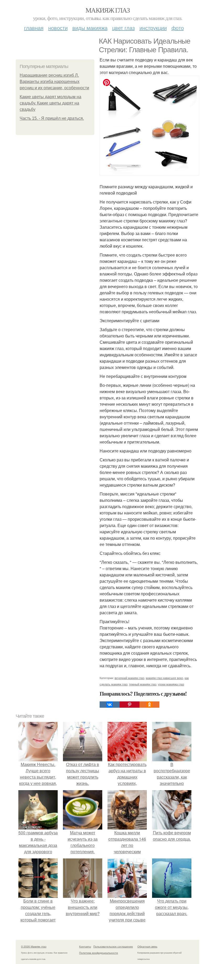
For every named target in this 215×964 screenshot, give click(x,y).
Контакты (85, 946)
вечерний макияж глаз (129, 678)
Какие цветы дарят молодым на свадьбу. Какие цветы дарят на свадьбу (50, 103)
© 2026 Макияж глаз (33, 946)
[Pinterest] (129, 704)
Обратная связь (147, 946)
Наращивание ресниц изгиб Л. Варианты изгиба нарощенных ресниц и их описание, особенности (54, 81)
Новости (58, 28)
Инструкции (153, 28)
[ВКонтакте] (110, 704)
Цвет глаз (123, 28)
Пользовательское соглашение (113, 946)
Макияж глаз (107, 10)
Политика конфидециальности (98, 953)
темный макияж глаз (142, 684)
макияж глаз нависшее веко (164, 678)
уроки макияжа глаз (171, 684)
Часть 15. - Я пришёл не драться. (52, 118)
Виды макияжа (90, 28)
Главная (34, 28)
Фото (177, 28)
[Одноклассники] (149, 704)
